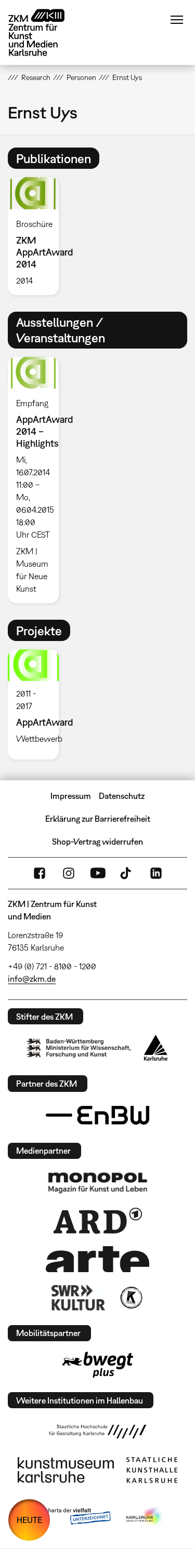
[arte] (98, 1259)
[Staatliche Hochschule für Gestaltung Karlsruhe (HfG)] (98, 1431)
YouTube (97, 873)
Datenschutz (122, 795)
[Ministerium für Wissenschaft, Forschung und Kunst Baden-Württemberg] (79, 1048)
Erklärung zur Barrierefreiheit (97, 818)
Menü (176, 19)
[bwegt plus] (97, 1365)
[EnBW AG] (98, 1115)
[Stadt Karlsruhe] (155, 1048)
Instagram (68, 873)
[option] (37, 236)
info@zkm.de (32, 978)
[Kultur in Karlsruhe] (131, 1298)
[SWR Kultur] (78, 1298)
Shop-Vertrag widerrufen (97, 841)
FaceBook (39, 873)
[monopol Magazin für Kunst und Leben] (98, 1182)
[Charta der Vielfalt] (70, 1517)
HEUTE (29, 1520)
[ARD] (98, 1221)
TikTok (126, 873)
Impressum (70, 795)
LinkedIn (156, 873)
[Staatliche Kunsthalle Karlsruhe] (151, 1470)
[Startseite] (44, 32)
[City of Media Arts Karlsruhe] (144, 1517)
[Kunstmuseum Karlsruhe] (66, 1470)
